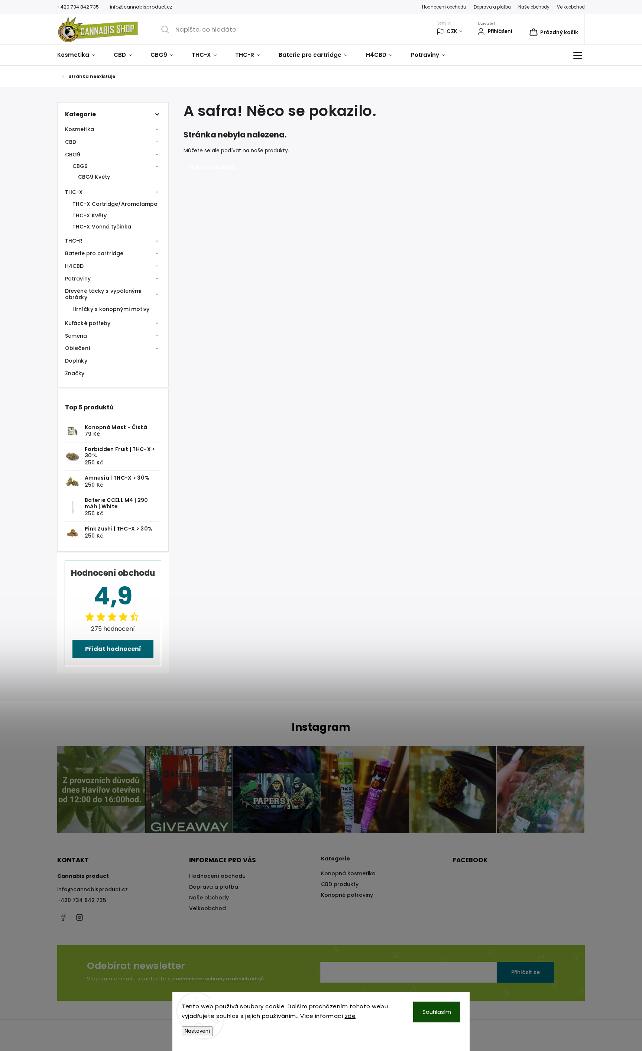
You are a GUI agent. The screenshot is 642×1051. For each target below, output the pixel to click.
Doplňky (76, 360)
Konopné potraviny (347, 895)
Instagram (79, 917)
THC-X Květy (89, 215)
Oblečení (77, 348)
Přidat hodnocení (113, 649)
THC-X (74, 192)
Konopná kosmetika (348, 873)
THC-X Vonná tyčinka (101, 226)
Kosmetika (79, 129)
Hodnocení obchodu (444, 7)
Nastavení (197, 1031)
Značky (75, 373)
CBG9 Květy (94, 177)
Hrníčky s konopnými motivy (111, 309)
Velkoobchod (571, 7)
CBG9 (72, 154)
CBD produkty (340, 884)
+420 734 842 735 (81, 900)
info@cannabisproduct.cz (92, 889)
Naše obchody (533, 7)
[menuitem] (80, 55)
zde (350, 1016)
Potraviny (78, 278)
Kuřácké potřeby (88, 323)
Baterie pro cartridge (94, 253)
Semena (76, 336)
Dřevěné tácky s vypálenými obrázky (103, 294)
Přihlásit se (525, 972)
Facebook (62, 917)
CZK (452, 31)
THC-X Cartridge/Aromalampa (115, 204)
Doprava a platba (492, 7)
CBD (70, 142)
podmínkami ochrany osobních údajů (218, 979)
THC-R (74, 240)
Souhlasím (436, 1012)
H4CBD (74, 266)
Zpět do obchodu (213, 167)
